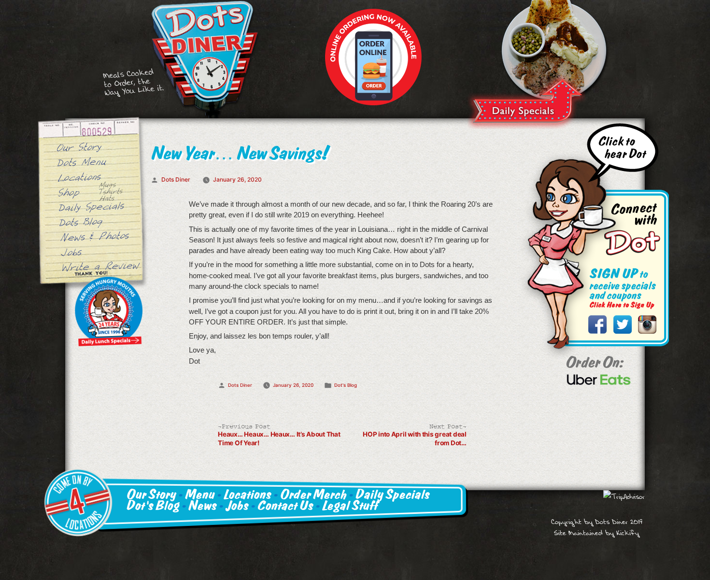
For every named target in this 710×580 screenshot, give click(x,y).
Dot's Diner (204, 59)
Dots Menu (81, 162)
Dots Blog (81, 221)
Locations (79, 176)
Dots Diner (175, 179)
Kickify (627, 533)
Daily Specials (526, 102)
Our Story (79, 147)
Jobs (71, 251)
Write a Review (100, 265)
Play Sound (621, 153)
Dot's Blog (345, 385)
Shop (69, 191)
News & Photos (94, 235)
